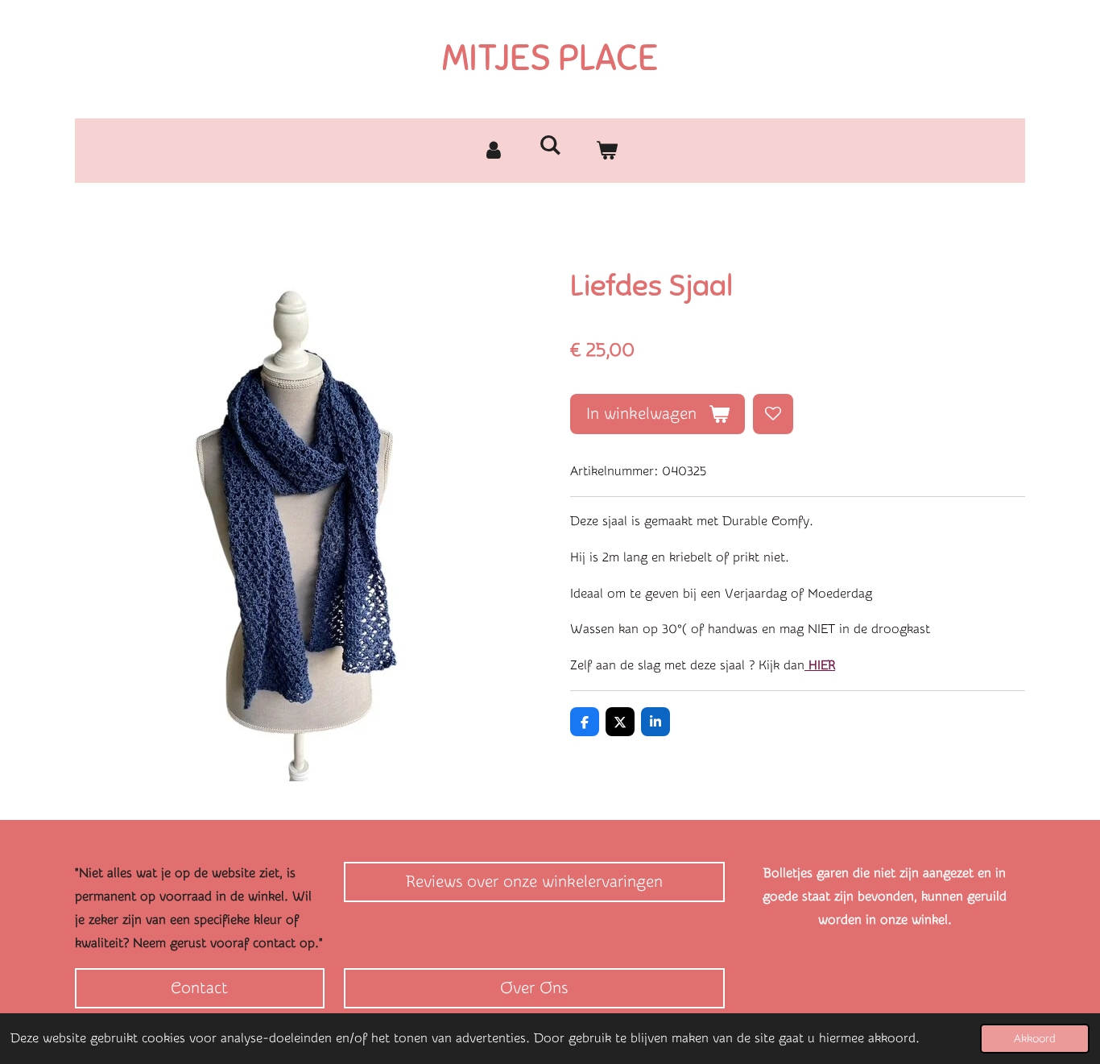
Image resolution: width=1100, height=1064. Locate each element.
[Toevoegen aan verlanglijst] (773, 414)
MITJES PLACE (550, 58)
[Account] (493, 150)
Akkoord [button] (1035, 1038)
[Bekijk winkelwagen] (606, 150)
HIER (819, 665)
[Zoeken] (550, 145)
